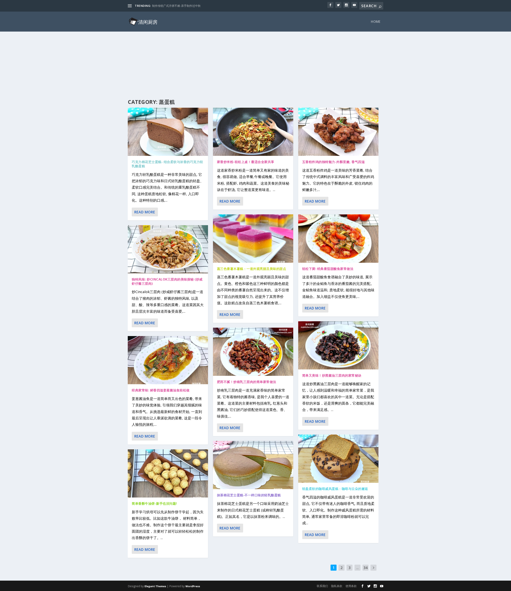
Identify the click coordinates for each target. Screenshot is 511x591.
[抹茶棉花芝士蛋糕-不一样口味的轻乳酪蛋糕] (253, 465)
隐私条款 (336, 586)
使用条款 (351, 586)
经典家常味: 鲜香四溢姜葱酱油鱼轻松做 (161, 390)
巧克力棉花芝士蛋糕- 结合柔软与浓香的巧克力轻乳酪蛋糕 (167, 164)
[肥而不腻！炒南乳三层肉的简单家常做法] (253, 352)
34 (365, 567)
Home (375, 22)
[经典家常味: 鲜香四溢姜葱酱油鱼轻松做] (168, 360)
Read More (144, 212)
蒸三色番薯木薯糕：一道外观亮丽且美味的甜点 (251, 269)
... (357, 567)
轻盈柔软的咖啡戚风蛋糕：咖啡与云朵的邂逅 (335, 489)
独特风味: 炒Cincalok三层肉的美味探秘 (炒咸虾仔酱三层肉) (167, 281)
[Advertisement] (255, 62)
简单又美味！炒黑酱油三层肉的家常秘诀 (331, 375)
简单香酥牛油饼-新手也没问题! (154, 503)
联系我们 (322, 586)
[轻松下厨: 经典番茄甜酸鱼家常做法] (338, 238)
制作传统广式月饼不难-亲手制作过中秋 (176, 6)
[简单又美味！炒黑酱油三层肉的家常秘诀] (338, 345)
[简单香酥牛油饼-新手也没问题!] (168, 473)
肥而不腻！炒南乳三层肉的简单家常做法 (246, 382)
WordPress (192, 586)
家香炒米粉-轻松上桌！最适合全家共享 (245, 162)
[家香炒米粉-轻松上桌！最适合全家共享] (253, 132)
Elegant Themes (155, 586)
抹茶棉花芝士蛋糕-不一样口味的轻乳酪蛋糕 (249, 495)
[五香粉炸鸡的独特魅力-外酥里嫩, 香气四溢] (338, 132)
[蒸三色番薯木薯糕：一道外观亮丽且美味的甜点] (253, 238)
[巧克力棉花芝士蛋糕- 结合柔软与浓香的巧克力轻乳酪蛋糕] (168, 132)
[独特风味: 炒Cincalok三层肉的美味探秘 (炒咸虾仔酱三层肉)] (168, 249)
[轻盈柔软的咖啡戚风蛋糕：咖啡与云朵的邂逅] (338, 459)
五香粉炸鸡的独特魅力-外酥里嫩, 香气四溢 (333, 162)
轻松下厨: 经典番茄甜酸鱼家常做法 (328, 269)
